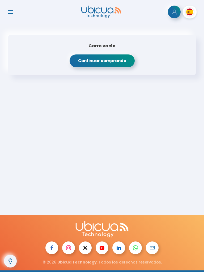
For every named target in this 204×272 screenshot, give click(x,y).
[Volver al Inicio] (102, 12)
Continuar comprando (102, 60)
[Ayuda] (10, 261)
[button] (10, 12)
